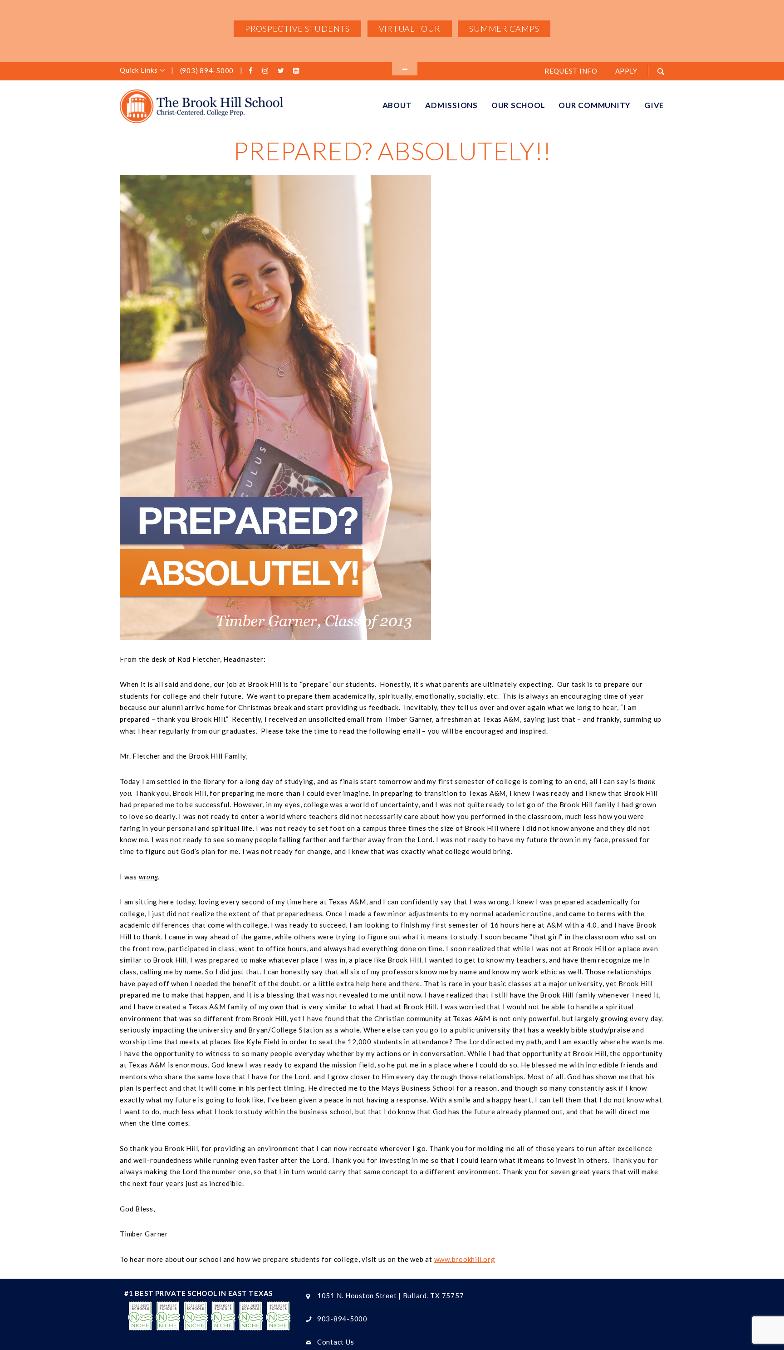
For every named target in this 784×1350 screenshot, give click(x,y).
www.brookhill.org (464, 1259)
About (397, 105)
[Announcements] (404, 68)
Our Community (595, 105)
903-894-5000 (342, 1319)
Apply (626, 71)
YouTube (297, 71)
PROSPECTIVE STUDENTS (297, 29)
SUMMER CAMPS (504, 29)
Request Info (571, 71)
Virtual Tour (410, 29)
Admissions (451, 105)
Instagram (267, 71)
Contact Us (335, 1342)
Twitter (282, 71)
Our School (518, 105)
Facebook (252, 71)
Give (654, 105)
